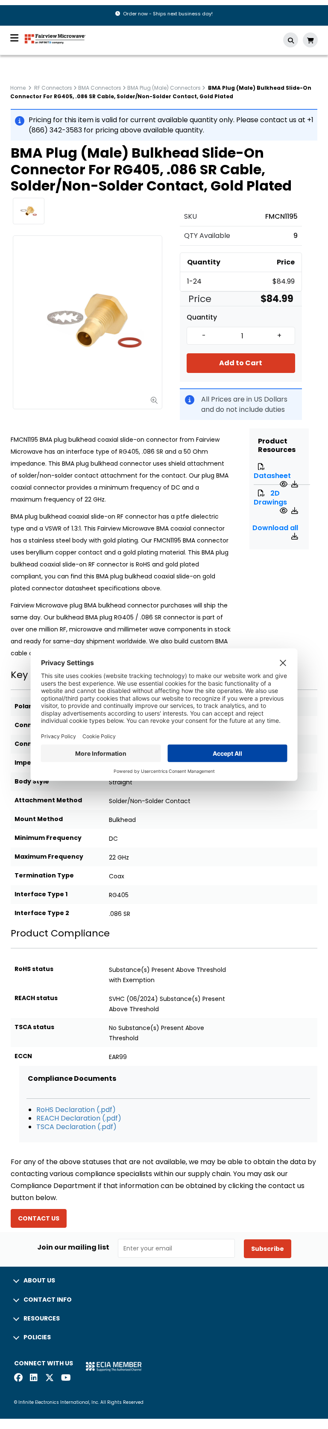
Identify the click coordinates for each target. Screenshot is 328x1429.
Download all (275, 528)
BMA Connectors (99, 87)
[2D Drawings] (285, 511)
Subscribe (267, 1248)
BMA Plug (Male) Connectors (164, 87)
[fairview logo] (55, 38)
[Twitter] (49, 1378)
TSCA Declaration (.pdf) (76, 1127)
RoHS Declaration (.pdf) (76, 1110)
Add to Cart (240, 363)
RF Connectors (53, 87)
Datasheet (272, 476)
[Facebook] (18, 1378)
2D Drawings (270, 497)
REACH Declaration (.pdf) (78, 1118)
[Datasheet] (285, 484)
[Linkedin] (34, 1378)
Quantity (202, 317)
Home (18, 87)
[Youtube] (65, 1378)
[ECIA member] (113, 1366)
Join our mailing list (73, 1247)
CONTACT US (38, 1218)
